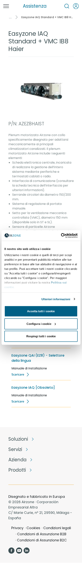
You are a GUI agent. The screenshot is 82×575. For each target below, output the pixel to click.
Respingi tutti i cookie (41, 336)
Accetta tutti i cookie (41, 311)
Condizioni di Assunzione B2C (42, 540)
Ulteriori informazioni (55, 299)
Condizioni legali (57, 528)
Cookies (33, 528)
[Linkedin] (27, 550)
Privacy (17, 528)
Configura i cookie (39, 323)
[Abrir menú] (6, 6)
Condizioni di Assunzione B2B (41, 534)
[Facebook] (11, 550)
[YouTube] (19, 550)
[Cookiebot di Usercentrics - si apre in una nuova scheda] (61, 235)
